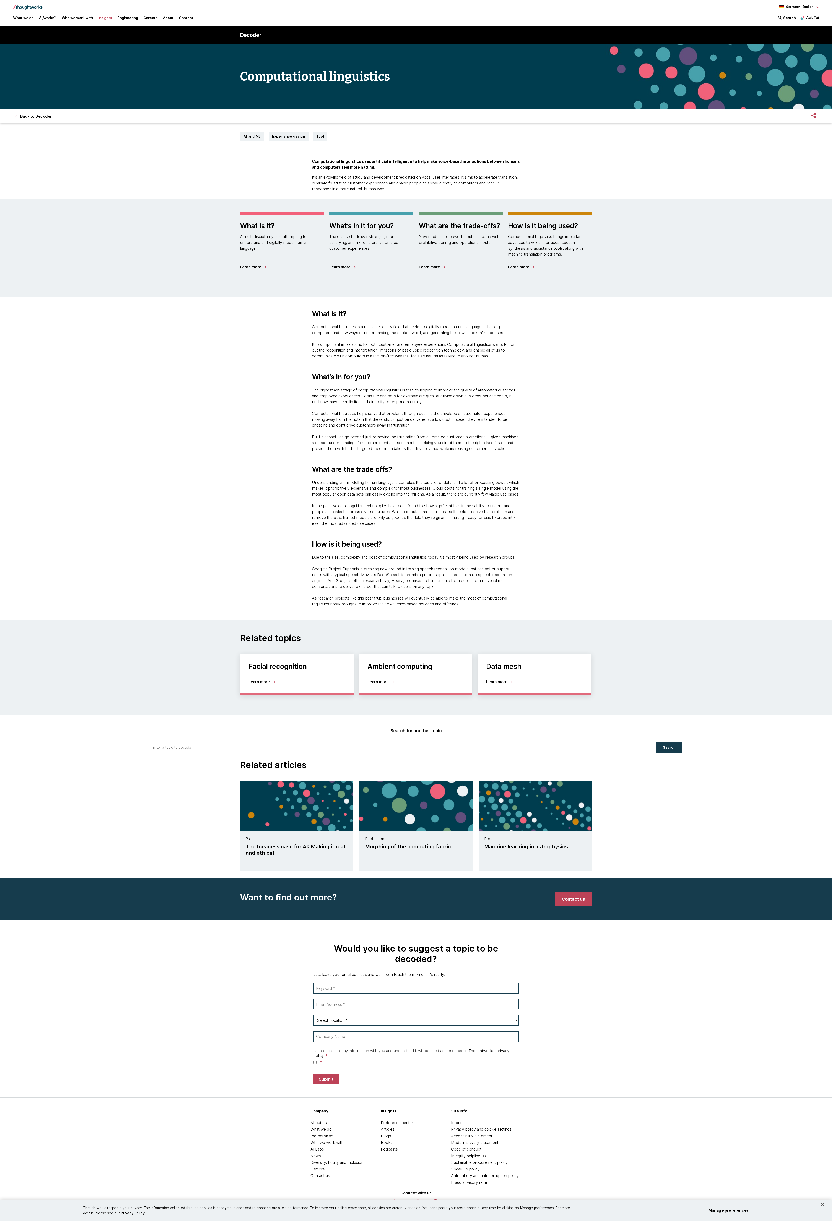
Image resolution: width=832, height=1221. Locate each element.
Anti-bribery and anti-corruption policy (485, 1175)
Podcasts (389, 1149)
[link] (253, 267)
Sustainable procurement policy (479, 1162)
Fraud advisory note (469, 1182)
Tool (320, 136)
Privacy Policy (133, 1213)
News (315, 1156)
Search (789, 18)
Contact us (320, 1175)
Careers (317, 1169)
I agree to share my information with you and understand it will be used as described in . (411, 1053)
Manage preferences (728, 1210)
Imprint (457, 1122)
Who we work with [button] (77, 18)
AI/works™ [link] (47, 18)
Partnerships (321, 1136)
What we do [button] (23, 18)
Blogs (386, 1136)
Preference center (397, 1122)
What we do (321, 1129)
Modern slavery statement (474, 1142)
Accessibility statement (471, 1136)
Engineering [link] (127, 18)
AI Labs (317, 1149)
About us (318, 1122)
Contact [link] (186, 18)
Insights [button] (105, 18)
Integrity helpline (465, 1156)
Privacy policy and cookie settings (481, 1129)
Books (387, 1142)
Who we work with (326, 1142)
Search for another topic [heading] (416, 730)
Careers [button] (150, 18)
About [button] (168, 18)
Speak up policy (465, 1169)
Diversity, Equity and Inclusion (336, 1162)
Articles (388, 1129)
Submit (326, 1079)
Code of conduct (466, 1149)
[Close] (822, 1205)
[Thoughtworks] (28, 5)
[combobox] (403, 747)
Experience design (288, 136)
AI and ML (252, 136)
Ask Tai (812, 17)
